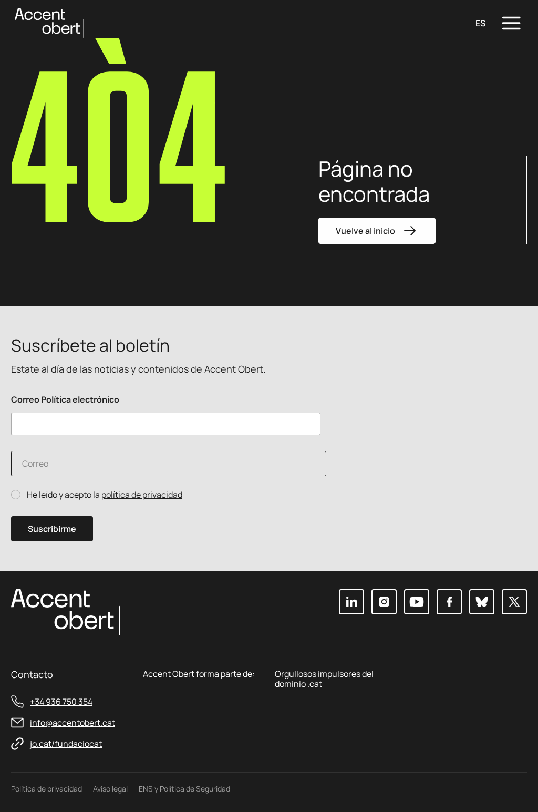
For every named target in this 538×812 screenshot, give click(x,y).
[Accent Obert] (49, 22)
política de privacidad (141, 494)
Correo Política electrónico (65, 400)
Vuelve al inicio (365, 231)
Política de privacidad (46, 789)
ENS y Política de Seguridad (184, 789)
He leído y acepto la (104, 494)
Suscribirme (52, 529)
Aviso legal (110, 789)
